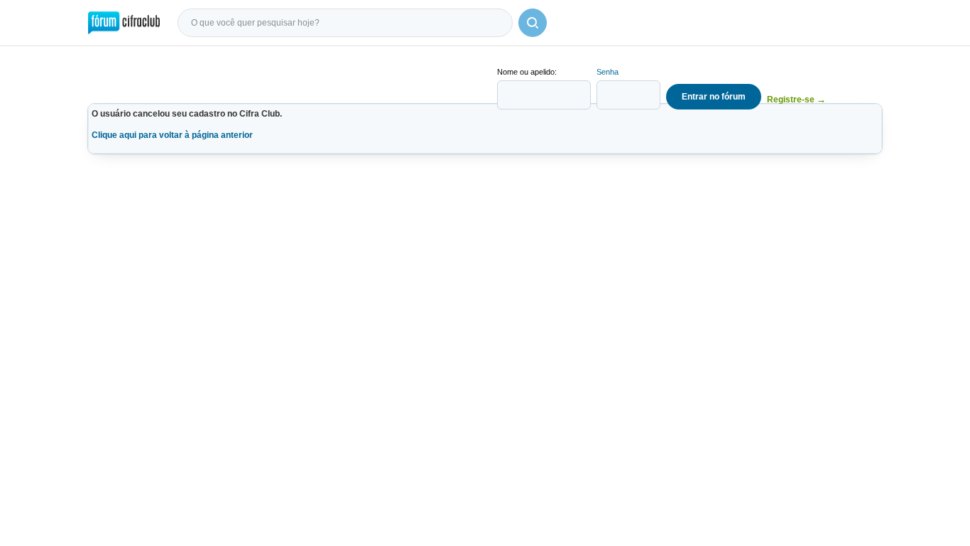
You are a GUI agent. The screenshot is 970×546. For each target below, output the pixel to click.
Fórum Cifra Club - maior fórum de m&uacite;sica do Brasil (123, 22)
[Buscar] (532, 23)
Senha (607, 72)
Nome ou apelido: (527, 72)
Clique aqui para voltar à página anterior (172, 135)
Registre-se (796, 99)
